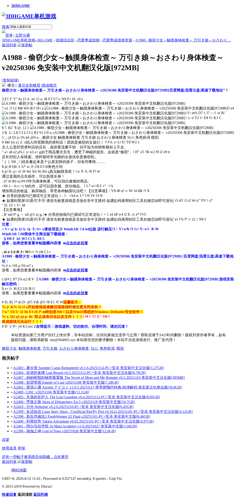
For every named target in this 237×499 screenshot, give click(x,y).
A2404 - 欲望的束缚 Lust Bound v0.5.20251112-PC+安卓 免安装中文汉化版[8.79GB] (79, 373)
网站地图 (19, 470)
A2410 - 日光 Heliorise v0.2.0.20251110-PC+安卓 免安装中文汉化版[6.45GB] (73, 407)
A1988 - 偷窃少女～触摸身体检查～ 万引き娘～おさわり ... (183, 40)
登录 (9, 35)
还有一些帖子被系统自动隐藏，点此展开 (35, 457)
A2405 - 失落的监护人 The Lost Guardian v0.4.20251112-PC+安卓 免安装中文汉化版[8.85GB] (86, 397)
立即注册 (22, 35)
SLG (94, 348)
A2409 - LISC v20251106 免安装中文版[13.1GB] (51, 392)
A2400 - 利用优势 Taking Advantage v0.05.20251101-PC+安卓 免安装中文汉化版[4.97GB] (83, 421)
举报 (21, 448)
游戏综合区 (65, 40)
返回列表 (9, 45)
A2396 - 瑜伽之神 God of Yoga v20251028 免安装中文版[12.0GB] (64, 431)
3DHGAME (20, 6)
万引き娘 (50, 348)
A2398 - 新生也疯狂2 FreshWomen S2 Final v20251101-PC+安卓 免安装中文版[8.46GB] (81, 416)
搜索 (5, 27)
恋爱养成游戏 (88, 40)
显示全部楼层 (29, 85)
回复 (5, 440)
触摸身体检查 (30, 348)
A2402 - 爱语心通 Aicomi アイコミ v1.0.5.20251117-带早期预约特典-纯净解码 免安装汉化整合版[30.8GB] (97, 387)
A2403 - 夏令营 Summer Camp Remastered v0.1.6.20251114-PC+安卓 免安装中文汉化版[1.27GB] (88, 368)
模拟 (120, 348)
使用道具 (9, 448)
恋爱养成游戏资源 (117, 40)
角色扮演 (107, 348)
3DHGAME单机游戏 (18, 40)
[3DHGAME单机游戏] (29, 16)
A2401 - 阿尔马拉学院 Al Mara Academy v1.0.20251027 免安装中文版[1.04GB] (75, 426)
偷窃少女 (9, 348)
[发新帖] (25, 45)
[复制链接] (10, 80)
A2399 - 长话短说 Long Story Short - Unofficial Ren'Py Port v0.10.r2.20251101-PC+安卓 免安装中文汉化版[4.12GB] (103, 412)
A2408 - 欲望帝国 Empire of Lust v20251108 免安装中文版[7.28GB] (66, 382)
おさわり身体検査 (74, 348)
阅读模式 (49, 85)
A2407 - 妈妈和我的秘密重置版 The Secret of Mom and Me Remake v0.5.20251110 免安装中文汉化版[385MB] (99, 378)
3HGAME (45, 40)
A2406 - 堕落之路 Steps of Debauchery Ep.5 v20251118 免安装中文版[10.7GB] (74, 402)
